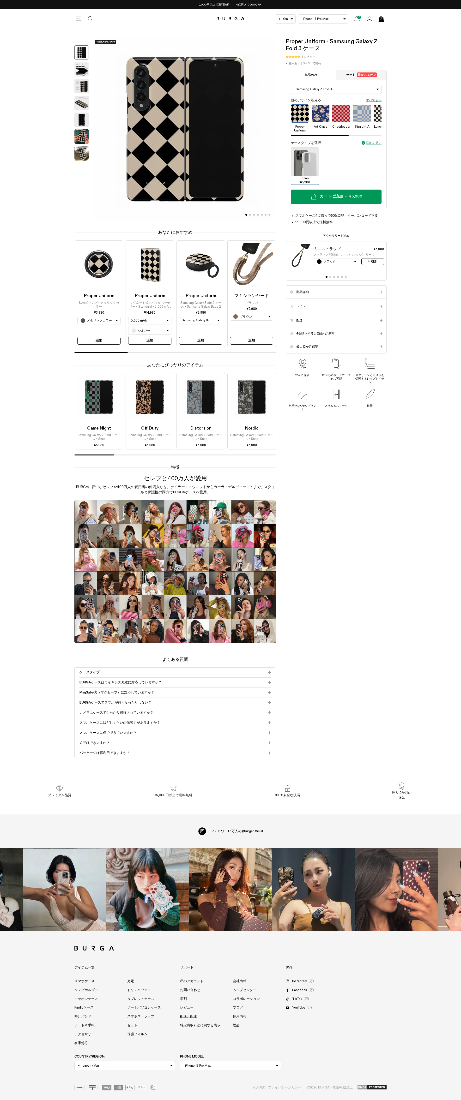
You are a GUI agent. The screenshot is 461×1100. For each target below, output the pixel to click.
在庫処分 (81, 1043)
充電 (130, 981)
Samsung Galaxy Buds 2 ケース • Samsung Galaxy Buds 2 (200, 304)
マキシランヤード (251, 296)
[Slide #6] (269, 215)
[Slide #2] (254, 215)
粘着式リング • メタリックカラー (99, 304)
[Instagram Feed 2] (313, 889)
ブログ (238, 1007)
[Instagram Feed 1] (230, 889)
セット (361, 75)
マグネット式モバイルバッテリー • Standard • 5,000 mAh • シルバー (149, 305)
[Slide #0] (246, 215)
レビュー (187, 1007)
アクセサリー (84, 1034)
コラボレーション (246, 999)
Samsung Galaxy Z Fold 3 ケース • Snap (99, 437)
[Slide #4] (262, 215)
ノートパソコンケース (144, 1007)
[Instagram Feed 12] (147, 889)
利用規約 (259, 1087)
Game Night (99, 428)
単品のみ (311, 75)
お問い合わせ (190, 990)
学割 (183, 999)
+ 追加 (372, 261)
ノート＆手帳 (84, 1025)
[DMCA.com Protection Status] (372, 1087)
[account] (369, 19)
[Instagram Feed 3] (396, 889)
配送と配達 (188, 1016)
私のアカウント (192, 981)
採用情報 (239, 1016)
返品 (236, 1025)
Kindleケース (84, 1007)
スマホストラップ (140, 1016)
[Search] (91, 19)
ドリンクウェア (139, 990)
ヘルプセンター (244, 990)
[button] (300, 57)
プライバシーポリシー (285, 1087)
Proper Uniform (99, 296)
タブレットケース (140, 999)
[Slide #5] (266, 215)
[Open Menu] (78, 19)
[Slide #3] (258, 215)
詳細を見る (374, 143)
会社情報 (239, 981)
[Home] (230, 19)
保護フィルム (137, 1034)
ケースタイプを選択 (306, 143)
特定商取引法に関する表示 (200, 1025)
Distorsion (201, 428)
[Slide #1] (250, 215)
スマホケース (84, 981)
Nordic (252, 428)
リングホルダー (86, 990)
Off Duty (149, 428)
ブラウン (251, 302)
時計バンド (82, 1016)
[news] (357, 19)
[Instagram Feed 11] (64, 889)
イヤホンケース (86, 999)
